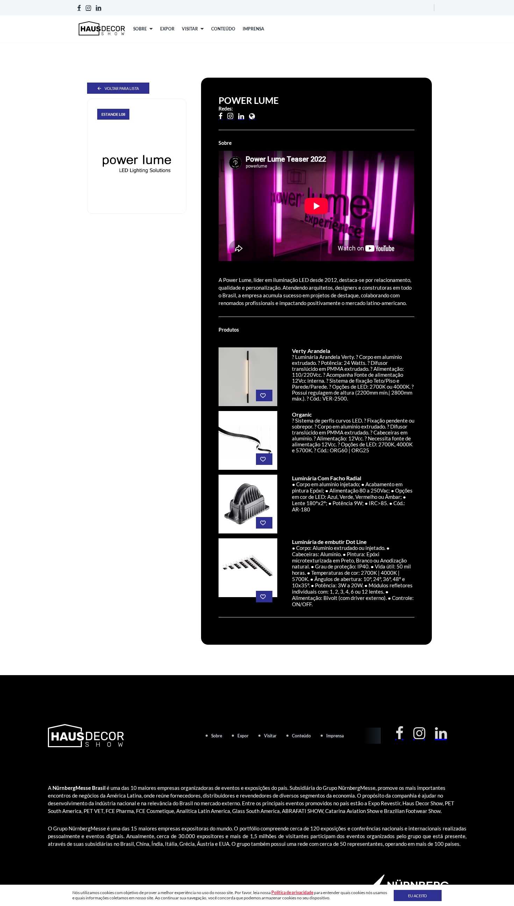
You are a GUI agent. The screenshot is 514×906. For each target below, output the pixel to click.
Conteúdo (301, 735)
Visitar (270, 735)
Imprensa (335, 735)
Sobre (216, 735)
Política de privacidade (292, 892)
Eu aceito (417, 895)
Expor (243, 735)
